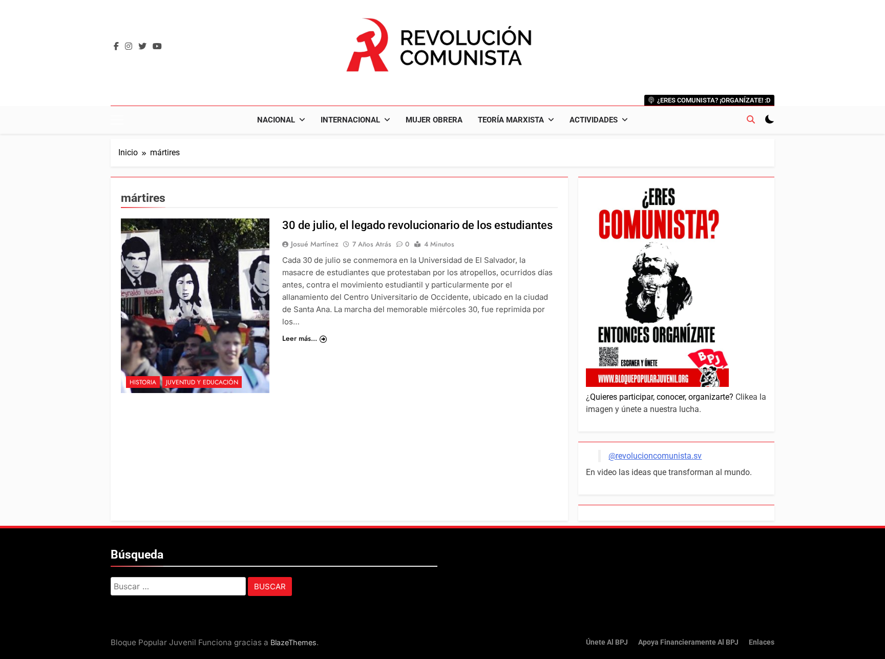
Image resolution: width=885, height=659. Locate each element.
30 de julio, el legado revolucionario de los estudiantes (417, 225)
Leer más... (299, 338)
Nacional (276, 120)
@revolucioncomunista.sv (655, 456)
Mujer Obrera (434, 120)
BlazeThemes (293, 642)
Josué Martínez (315, 244)
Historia (143, 382)
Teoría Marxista (511, 120)
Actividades (594, 120)
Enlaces (761, 642)
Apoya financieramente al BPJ (688, 642)
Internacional (350, 120)
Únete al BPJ (607, 642)
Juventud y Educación (202, 382)
